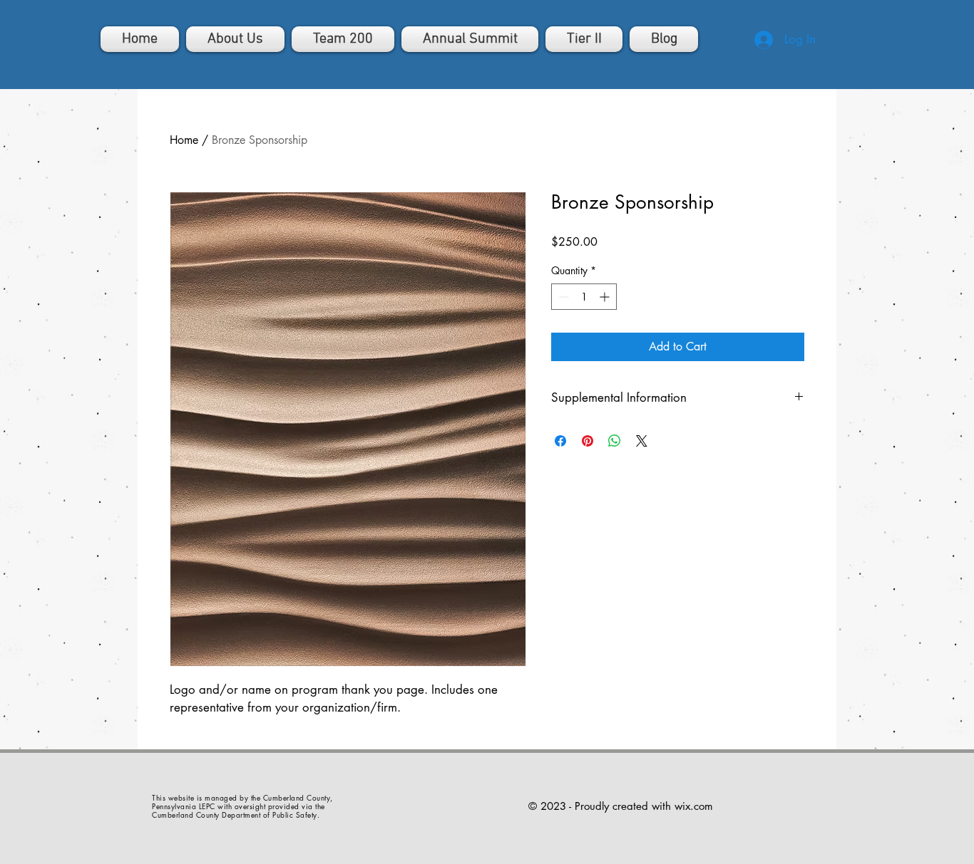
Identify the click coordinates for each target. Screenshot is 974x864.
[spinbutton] (584, 296)
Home (184, 139)
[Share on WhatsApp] (614, 440)
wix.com (694, 806)
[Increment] (606, 296)
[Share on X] (641, 440)
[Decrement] (562, 296)
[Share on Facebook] (560, 440)
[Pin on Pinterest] (587, 440)
